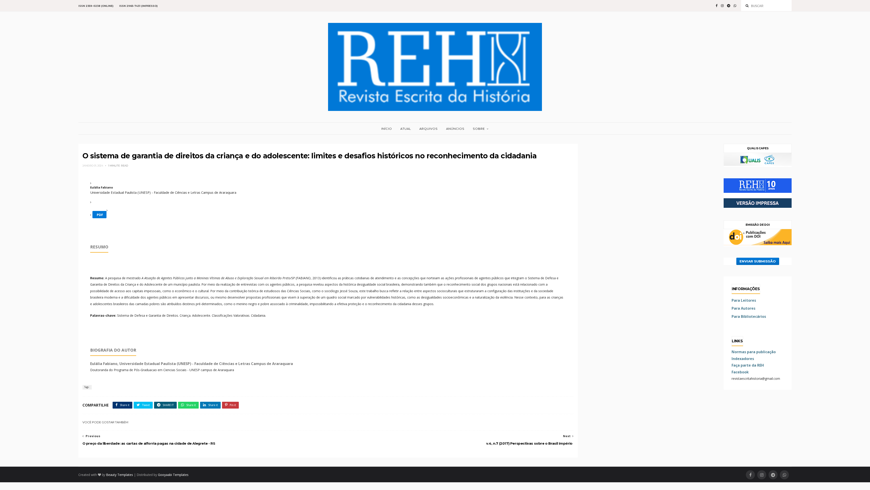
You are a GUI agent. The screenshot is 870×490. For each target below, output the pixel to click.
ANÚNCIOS (455, 128)
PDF (99, 214)
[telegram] (728, 5)
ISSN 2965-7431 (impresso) (138, 5)
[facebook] (717, 5)
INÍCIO (386, 128)
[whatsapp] (735, 5)
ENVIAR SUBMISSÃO (758, 261)
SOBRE (479, 128)
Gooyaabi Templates (173, 475)
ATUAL (405, 128)
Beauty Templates (119, 475)
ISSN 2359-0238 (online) (96, 5)
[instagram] (722, 5)
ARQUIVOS (428, 128)
